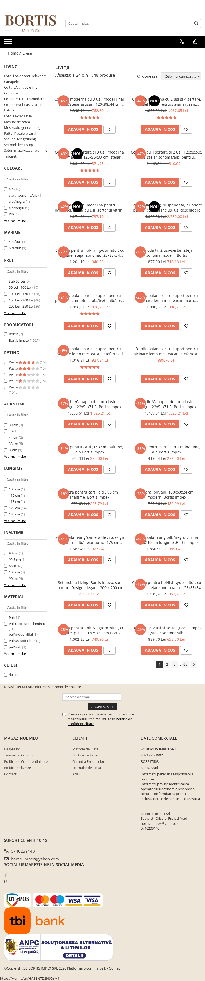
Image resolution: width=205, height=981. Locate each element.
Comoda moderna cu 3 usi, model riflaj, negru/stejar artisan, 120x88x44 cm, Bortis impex (89, 102)
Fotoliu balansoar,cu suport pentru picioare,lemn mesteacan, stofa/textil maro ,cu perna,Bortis (166, 351)
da (11, 674)
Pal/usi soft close (22, 640)
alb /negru (17, 201)
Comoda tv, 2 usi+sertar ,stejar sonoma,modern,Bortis (166, 253)
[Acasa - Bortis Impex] (30, 23)
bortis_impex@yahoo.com (34, 859)
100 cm (14, 489)
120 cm (14, 508)
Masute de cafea (17, 121)
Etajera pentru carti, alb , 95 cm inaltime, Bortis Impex (89, 495)
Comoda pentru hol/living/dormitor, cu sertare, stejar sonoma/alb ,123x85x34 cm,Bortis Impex (166, 585)
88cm (13, 565)
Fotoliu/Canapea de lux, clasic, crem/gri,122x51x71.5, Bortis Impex (89, 404)
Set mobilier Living (18, 144)
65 (185, 664)
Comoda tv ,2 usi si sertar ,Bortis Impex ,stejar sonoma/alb (167, 630)
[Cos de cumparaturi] (195, 41)
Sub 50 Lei (17, 281)
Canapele (11, 81)
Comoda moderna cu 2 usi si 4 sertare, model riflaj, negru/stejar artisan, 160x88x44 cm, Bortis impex (166, 102)
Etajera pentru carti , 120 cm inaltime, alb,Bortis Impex (166, 449)
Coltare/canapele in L (20, 87)
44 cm (13, 437)
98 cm (13, 553)
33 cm (13, 443)
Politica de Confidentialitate (26, 761)
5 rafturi (15, 248)
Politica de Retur (85, 755)
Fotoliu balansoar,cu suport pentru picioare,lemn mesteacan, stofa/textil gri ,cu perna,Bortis (90, 351)
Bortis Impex (19, 340)
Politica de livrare (17, 767)
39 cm (13, 425)
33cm (13, 450)
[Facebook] (5, 875)
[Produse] (8, 43)
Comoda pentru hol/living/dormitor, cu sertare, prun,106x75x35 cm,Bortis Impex (89, 630)
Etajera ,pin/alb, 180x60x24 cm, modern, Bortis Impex (167, 495)
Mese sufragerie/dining (22, 127)
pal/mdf (15, 647)
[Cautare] (196, 23)
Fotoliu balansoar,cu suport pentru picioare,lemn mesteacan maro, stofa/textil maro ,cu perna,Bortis (166, 298)
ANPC (76, 774)
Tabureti (10, 156)
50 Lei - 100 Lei (20, 287)
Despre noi (12, 749)
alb (11, 189)
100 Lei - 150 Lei (21, 293)
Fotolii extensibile (18, 116)
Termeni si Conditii (18, 755)
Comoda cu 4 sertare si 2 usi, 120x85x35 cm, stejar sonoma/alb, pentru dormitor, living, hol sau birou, (166, 155)
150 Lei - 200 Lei (21, 300)
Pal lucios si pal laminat (27, 623)
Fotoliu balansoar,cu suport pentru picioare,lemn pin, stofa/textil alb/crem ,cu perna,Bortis (90, 298)
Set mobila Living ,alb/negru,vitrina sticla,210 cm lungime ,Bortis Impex (166, 540)
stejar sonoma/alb (23, 195)
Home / (15, 53)
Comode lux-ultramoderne (25, 98)
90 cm (13, 578)
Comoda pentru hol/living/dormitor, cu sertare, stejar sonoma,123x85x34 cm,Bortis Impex (89, 253)
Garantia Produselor (88, 761)
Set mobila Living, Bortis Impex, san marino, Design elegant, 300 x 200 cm (89, 585)
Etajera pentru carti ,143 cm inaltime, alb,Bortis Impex (89, 449)
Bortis (13, 334)
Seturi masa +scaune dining (25, 150)
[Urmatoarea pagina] (193, 664)
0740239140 (22, 851)
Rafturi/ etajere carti (20, 133)
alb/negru (16, 207)
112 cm (14, 495)
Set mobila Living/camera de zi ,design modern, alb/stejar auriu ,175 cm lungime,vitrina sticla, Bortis (89, 540)
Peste (13, 362)
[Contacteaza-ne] (182, 41)
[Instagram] (5, 881)
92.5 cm (15, 559)
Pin (11, 214)
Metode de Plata (85, 749)
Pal (11, 617)
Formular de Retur (86, 767)
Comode (11, 93)
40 (11, 431)
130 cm (14, 514)
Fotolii (9, 110)
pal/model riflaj (21, 634)
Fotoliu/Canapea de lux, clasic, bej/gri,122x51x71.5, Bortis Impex (166, 404)
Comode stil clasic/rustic (23, 104)
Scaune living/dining (20, 138)
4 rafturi (15, 241)
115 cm (14, 501)
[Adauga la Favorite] (109, 129)
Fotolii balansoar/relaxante (25, 75)
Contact (10, 774)
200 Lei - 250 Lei (21, 306)
